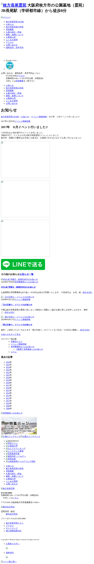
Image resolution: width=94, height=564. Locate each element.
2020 (8, 378)
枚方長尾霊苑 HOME (15, 22)
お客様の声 (11, 37)
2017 (8, 385)
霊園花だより (17, 342)
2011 (8, 401)
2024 (8, 367)
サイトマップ (12, 528)
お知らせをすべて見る (11, 334)
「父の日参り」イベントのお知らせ (16, 305)
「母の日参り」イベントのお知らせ (16, 325)
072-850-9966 (11, 76)
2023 (8, 370)
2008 (8, 408)
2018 (8, 383)
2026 (8, 362)
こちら (16, 498)
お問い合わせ (12, 45)
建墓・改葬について (15, 35)
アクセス (10, 42)
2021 (8, 375)
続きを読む (88, 292)
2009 (8, 406)
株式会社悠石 (12, 514)
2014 (8, 393)
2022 (8, 372)
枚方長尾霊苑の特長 (15, 27)
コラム (14, 352)
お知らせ (10, 24)
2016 (8, 388)
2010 (8, 403)
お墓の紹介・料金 (14, 32)
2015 (8, 390)
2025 (8, 365)
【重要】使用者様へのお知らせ (29, 349)
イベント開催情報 (39, 117)
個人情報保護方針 (14, 531)
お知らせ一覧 (27, 274)
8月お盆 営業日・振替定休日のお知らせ (18, 287)
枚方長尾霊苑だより (15, 523)
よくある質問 (12, 40)
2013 (8, 396)
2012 (8, 398)
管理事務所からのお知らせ (26, 282)
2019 (8, 380)
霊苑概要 (10, 29)
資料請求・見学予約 (15, 47)
